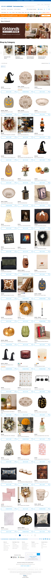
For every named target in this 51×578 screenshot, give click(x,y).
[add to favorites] (15, 91)
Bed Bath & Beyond (27, 0)
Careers (5, 544)
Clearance (48, 12)
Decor (37, 12)
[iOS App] (13, 557)
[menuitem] (4, 9)
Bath (28, 12)
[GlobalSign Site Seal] (25, 576)
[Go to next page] (35, 535)
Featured (43, 12)
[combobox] (35, 6)
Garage (23, 12)
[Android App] (21, 557)
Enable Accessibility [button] (47, 4)
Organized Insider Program (34, 543)
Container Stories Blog (15, 545)
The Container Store (20, 0)
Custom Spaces (3, 12)
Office (26, 12)
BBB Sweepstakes (15, 548)
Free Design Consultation (32, 9)
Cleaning (31, 12)
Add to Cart (8, 91)
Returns (42, 545)
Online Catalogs (15, 544)
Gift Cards (14, 543)
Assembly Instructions (44, 546)
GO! (38, 554)
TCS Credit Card (33, 544)
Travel (34, 12)
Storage (19, 12)
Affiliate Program (33, 546)
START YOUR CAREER (25, 565)
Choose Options (25, 91)
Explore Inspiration (10, 9)
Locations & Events (6, 543)
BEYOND (40, 12)
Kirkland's (32, 0)
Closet (16, 12)
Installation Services (24, 546)
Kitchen (13, 12)
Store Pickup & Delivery (25, 543)
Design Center (3, 9)
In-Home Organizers (17, 9)
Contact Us (42, 543)
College (10, 12)
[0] (49, 9)
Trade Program (33, 545)
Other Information (6, 550)
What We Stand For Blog (7, 545)
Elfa (7, 12)
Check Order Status (43, 544)
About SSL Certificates (25, 577)
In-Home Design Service (25, 545)
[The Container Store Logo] (8, 6)
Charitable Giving (6, 546)
